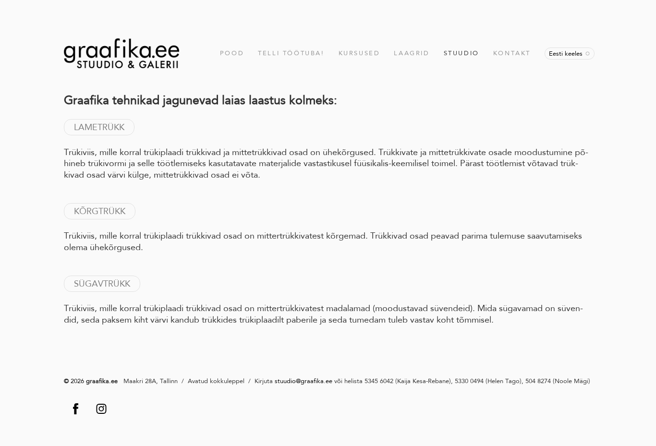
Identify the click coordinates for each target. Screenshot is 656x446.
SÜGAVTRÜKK (102, 283)
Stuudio (461, 53)
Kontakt (512, 53)
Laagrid (411, 53)
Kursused (359, 53)
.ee (328, 381)
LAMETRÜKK (99, 127)
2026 (76, 381)
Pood (232, 53)
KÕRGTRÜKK (99, 211)
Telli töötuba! (291, 53)
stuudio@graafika (299, 381)
